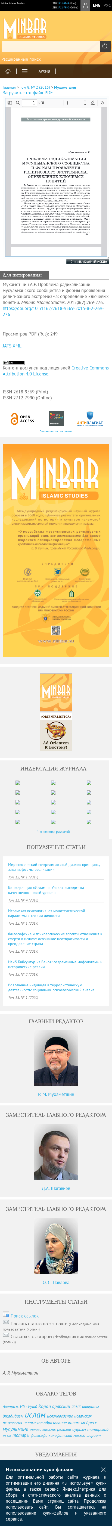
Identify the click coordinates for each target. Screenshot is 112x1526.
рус (107, 5)
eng (96, 5)
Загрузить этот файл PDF (28, 93)
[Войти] (85, 5)
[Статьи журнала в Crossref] (56, 418)
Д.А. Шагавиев (56, 1188)
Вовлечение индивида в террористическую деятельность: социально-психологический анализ (51, 987)
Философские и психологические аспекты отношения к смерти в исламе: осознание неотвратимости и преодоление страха (55, 938)
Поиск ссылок (25, 1316)
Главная (9, 87)
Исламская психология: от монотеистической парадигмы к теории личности (46, 913)
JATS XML (12, 346)
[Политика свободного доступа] (22, 418)
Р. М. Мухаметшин (56, 1094)
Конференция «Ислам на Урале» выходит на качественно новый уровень (46, 890)
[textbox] (56, 46)
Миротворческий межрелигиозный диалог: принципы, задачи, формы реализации (54, 867)
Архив (44, 71)
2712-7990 (63, 7)
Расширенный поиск (21, 59)
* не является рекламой (56, 431)
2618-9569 (63, 3)
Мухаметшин (65, 87)
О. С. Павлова (56, 1282)
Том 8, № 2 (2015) (35, 87)
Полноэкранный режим (82, 261)
